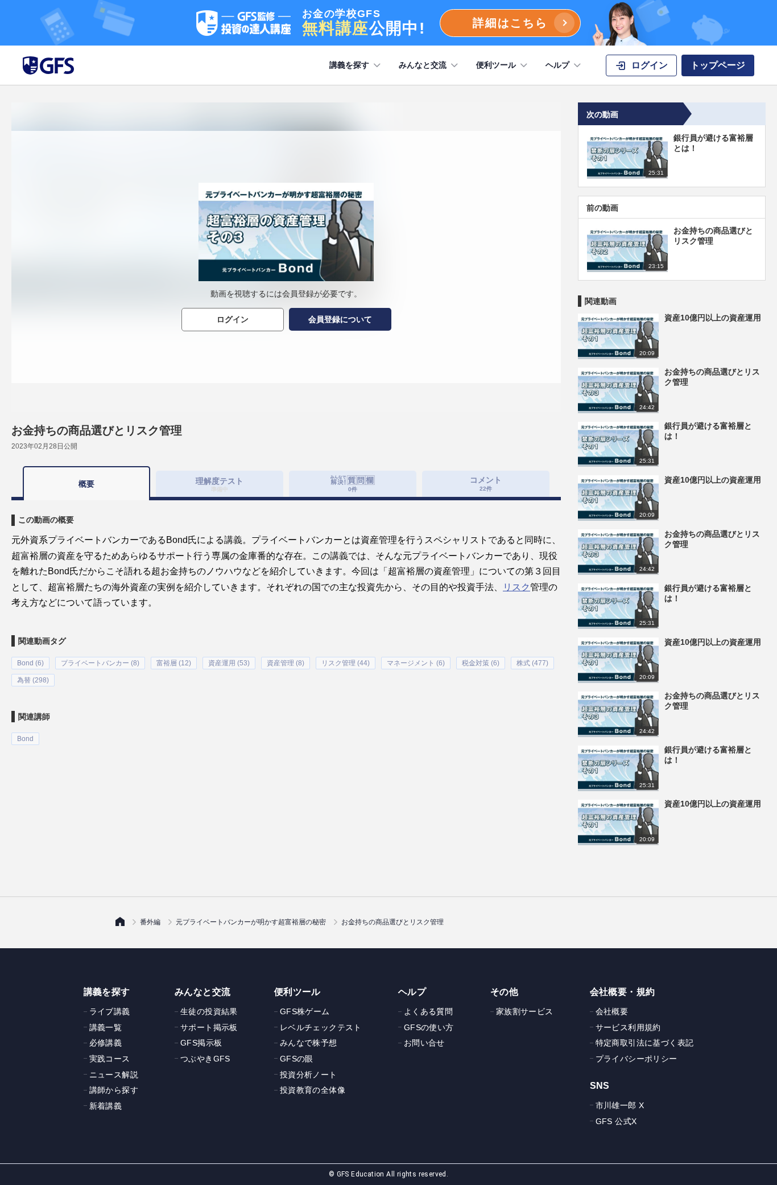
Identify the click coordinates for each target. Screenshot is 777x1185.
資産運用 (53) (229, 663)
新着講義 (105, 1105)
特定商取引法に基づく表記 (645, 1042)
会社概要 (612, 1011)
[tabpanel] (286, 622)
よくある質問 (428, 1011)
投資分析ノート (308, 1074)
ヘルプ (557, 64)
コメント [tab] (486, 483)
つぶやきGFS (205, 1058)
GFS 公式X (616, 1121)
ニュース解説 (113, 1074)
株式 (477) (532, 663)
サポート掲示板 (209, 1027)
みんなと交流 (423, 64)
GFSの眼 (296, 1058)
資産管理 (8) (285, 663)
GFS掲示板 (201, 1042)
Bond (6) (30, 663)
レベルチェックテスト (321, 1027)
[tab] (352, 484)
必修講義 (105, 1042)
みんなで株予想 (308, 1042)
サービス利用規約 (628, 1027)
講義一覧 (105, 1027)
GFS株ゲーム (305, 1011)
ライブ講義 (109, 1011)
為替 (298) (33, 680)
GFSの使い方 (429, 1027)
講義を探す (349, 64)
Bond (25, 739)
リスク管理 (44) (345, 663)
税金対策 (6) (480, 663)
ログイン (233, 319)
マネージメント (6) (416, 663)
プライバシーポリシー (636, 1058)
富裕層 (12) (173, 663)
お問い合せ (424, 1042)
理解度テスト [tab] (219, 484)
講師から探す (113, 1090)
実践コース (109, 1058)
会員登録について (340, 319)
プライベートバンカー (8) (100, 663)
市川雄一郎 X (620, 1105)
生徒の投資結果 (209, 1011)
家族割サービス (524, 1011)
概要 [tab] (86, 483)
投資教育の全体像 (312, 1090)
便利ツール (496, 64)
